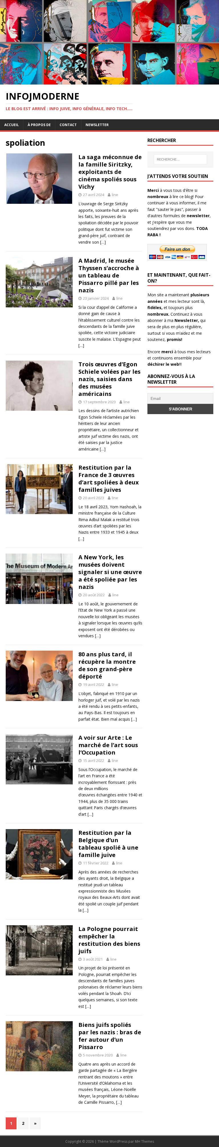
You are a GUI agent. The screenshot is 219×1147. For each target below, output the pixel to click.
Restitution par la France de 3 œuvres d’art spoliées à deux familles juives (108, 479)
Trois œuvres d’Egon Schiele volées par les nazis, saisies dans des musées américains (109, 379)
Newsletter (97, 124)
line (115, 194)
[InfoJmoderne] (109, 81)
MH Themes (144, 1141)
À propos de (39, 124)
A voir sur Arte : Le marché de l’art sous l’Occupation (108, 745)
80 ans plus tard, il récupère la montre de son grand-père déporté (107, 665)
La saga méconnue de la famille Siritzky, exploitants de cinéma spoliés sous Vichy (110, 171)
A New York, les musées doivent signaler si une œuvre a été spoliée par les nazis (110, 572)
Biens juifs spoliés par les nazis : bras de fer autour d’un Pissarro (109, 1036)
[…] (103, 242)
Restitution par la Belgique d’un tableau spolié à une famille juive (108, 844)
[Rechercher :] (180, 159)
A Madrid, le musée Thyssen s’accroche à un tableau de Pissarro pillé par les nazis (108, 275)
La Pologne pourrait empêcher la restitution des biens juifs (109, 940)
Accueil (11, 124)
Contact (68, 124)
